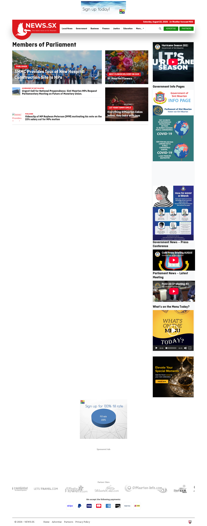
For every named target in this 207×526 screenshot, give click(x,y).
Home (46, 521)
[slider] (171, 348)
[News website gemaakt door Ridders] (190, 521)
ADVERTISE (171, 28)
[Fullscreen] (190, 348)
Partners (68, 521)
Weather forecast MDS (182, 22)
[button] (173, 330)
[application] (173, 330)
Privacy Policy (82, 521)
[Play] (156, 348)
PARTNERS (186, 28)
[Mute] (185, 348)
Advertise (57, 521)
